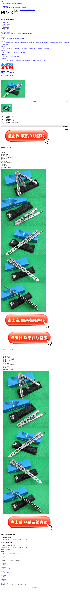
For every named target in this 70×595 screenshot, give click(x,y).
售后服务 (4, 567)
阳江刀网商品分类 (7, 19)
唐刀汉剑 (5, 52)
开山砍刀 (17, 42)
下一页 (21, 539)
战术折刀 (5, 48)
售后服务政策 (6, 568)
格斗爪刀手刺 (32, 48)
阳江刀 (7, 583)
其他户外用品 (4, 58)
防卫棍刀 (35, 42)
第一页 (14, 539)
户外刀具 (3, 41)
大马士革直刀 (11, 42)
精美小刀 (13, 33)
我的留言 (15, 7)
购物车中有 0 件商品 (5, 32)
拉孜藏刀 (23, 52)
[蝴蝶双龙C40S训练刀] (13, 100)
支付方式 (4, 571)
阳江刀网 (5, 22)
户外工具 (38, 60)
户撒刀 (19, 52)
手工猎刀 (49, 42)
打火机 (33, 60)
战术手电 (29, 60)
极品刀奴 (31, 42)
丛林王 (26, 10)
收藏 (2, 1)
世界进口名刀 (4, 54)
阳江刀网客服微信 (5, 75)
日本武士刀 (6, 27)
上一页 (18, 539)
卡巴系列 (12, 56)
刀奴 (21, 10)
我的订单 (10, 7)
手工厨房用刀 (63, 42)
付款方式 (5, 29)
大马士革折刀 (11, 48)
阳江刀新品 (6, 24)
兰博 (34, 10)
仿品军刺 (26, 42)
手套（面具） (12, 60)
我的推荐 (24, 7)
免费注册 (21, 3)
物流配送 (4, 575)
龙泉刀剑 (15, 52)
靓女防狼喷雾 (16, 38)
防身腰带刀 (18, 60)
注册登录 (5, 565)
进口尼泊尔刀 (6, 56)
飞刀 (31, 10)
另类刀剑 (27, 52)
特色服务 (4, 579)
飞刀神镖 (38, 48)
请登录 (16, 3)
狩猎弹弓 (21, 38)
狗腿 (29, 10)
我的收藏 (19, 7)
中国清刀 (10, 52)
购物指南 (4, 563)
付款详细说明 (6, 572)
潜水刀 (39, 42)
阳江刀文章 (5, 72)
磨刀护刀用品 (43, 60)
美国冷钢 (17, 56)
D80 (23, 10)
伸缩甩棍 (10, 38)
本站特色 (5, 580)
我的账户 (5, 6)
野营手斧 (58, 42)
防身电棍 (5, 25)
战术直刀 (5, 42)
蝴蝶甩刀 (18, 33)
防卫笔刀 (21, 48)
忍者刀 (53, 42)
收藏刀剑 (3, 50)
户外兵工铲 (6, 60)
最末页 (25, 539)
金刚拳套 (47, 48)
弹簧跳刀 (26, 48)
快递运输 (5, 576)
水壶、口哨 (24, 60)
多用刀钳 (42, 48)
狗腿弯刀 (5, 28)
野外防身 (3, 37)
